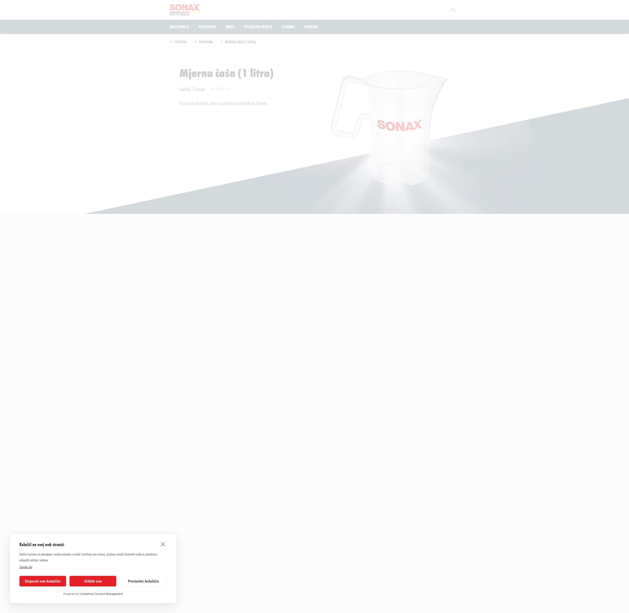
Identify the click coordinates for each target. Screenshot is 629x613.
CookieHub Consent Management (101, 594)
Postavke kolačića (143, 581)
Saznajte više (25, 567)
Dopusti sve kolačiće (42, 581)
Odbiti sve (93, 581)
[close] (163, 544)
